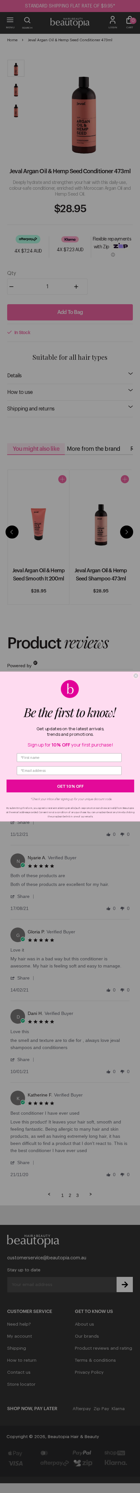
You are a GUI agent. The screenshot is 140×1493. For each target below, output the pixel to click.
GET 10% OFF (70, 786)
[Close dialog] (135, 675)
